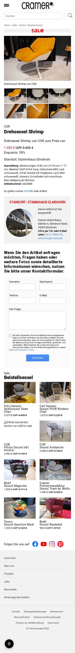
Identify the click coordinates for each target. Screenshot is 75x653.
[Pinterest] (60, 546)
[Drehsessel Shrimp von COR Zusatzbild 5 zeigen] (60, 111)
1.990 (15, 486)
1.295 (19, 525)
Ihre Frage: (15, 309)
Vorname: (14, 281)
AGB (26, 191)
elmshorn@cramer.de (50, 238)
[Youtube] (43, 546)
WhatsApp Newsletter (16, 597)
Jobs (7, 581)
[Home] (38, 8)
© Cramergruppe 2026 (37, 628)
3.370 (16, 411)
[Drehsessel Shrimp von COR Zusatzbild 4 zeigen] (37, 111)
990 (51, 525)
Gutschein (10, 558)
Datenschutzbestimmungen (21, 350)
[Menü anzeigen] (5, 5)
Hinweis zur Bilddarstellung (30, 623)
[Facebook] (35, 546)
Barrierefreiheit (22, 617)
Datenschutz (56, 611)
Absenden (37, 358)
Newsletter (10, 589)
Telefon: (13, 295)
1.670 (54, 411)
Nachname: (46, 281)
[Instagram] (52, 546)
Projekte (9, 573)
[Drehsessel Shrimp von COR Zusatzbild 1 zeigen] (37, 95)
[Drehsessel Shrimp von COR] (15, 95)
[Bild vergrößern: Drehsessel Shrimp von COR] (37, 58)
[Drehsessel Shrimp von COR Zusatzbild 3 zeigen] (15, 111)
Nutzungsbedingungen (35, 611)
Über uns (9, 565)
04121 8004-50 (53, 234)
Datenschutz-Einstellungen (47, 617)
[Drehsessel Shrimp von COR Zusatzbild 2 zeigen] (60, 95)
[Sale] (37, 30)
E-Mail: (43, 295)
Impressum (53, 623)
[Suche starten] (70, 16)
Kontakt (16, 611)
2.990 (16, 449)
